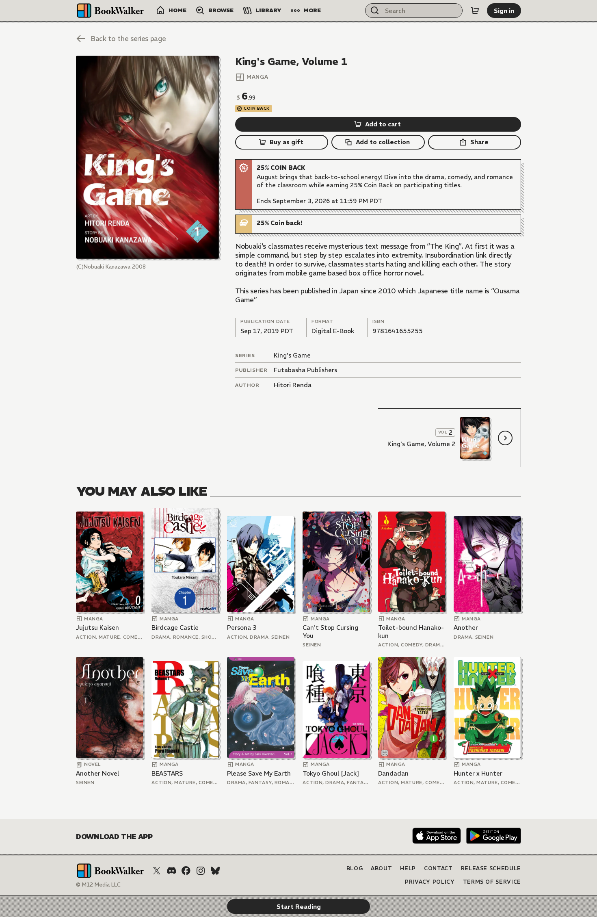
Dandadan (393, 773)
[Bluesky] (215, 871)
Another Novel (97, 773)
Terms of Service (492, 881)
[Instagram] (200, 871)
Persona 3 (242, 627)
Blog (354, 868)
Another (466, 627)
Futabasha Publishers (305, 370)
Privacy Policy (429, 881)
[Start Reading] (147, 157)
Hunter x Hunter (478, 773)
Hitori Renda (292, 385)
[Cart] (475, 11)
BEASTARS (167, 773)
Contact (438, 868)
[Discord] (171, 871)
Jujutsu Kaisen (97, 627)
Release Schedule (491, 868)
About (381, 868)
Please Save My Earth (259, 773)
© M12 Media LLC (98, 884)
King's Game (292, 355)
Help (408, 868)
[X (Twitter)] (157, 871)
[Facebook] (186, 871)
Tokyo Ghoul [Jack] (331, 773)
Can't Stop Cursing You (330, 632)
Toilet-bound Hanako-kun (411, 632)
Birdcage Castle (175, 627)
